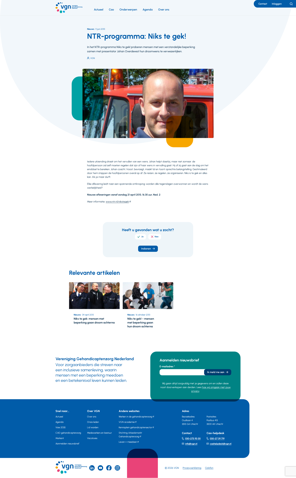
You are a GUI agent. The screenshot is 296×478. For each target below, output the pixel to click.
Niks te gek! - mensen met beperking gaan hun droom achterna (140, 322)
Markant (60, 438)
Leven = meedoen (128, 442)
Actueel (98, 9)
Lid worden (92, 427)
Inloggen (277, 3)
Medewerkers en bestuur (99, 432)
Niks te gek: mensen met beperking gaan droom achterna (94, 320)
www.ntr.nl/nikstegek (117, 201)
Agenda (148, 9)
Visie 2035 (61, 427)
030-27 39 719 (217, 438)
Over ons (163, 9)
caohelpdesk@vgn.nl (220, 443)
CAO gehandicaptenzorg (68, 432)
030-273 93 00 (193, 438)
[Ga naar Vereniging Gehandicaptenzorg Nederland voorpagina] (69, 7)
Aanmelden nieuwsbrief (67, 443)
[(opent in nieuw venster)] (109, 468)
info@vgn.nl (191, 443)
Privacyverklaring (192, 467)
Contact (262, 3)
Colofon (209, 467)
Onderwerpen (128, 9)
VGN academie (127, 422)
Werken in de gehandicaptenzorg (135, 416)
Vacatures (92, 438)
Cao (111, 9)
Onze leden (93, 422)
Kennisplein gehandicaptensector (135, 427)
